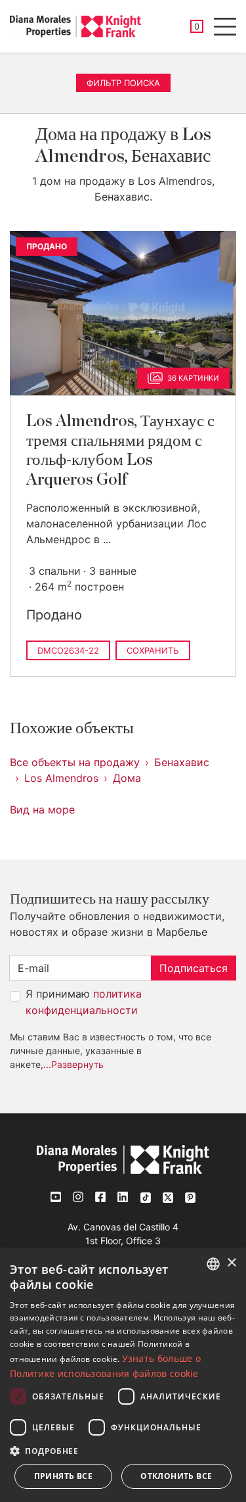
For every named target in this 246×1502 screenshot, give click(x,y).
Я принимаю (84, 1002)
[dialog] (123, 1375)
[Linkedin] (123, 1197)
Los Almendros (61, 778)
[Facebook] (101, 1197)
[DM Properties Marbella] (75, 26)
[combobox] (213, 1264)
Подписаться (193, 968)
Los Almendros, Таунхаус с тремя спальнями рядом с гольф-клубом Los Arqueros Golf (120, 450)
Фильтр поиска (123, 83)
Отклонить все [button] (176, 1476)
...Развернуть (73, 1064)
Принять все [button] (63, 1476)
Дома (127, 778)
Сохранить (153, 650)
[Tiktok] (146, 1197)
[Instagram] (79, 1197)
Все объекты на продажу (75, 762)
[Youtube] (56, 1197)
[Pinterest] (190, 1197)
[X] (168, 1197)
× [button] (231, 1263)
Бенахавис (181, 762)
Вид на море (42, 809)
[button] (123, 1451)
